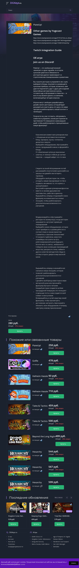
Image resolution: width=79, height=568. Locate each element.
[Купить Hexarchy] (19, 455)
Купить (20, 331)
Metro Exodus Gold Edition (40, 544)
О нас (10, 537)
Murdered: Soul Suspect (61, 542)
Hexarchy (37, 451)
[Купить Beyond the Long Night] (19, 440)
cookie (22, 564)
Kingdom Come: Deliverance (18, 516)
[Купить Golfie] (19, 364)
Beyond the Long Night (43, 436)
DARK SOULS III (37, 537)
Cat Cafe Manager (59, 544)
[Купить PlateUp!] (19, 349)
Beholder (56, 547)
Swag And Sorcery (38, 542)
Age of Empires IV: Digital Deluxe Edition (61, 538)
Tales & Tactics (39, 405)
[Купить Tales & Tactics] (19, 409)
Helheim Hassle (40, 376)
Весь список (59, 497)
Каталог (11, 539)
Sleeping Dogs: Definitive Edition (43, 516)
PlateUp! (36, 345)
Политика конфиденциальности (15, 545)
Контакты (11, 542)
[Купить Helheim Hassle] (19, 379)
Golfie (35, 360)
